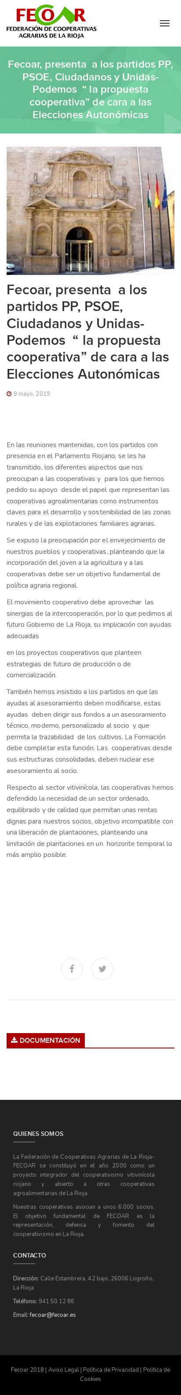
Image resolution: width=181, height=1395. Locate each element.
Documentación (50, 1041)
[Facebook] (72, 969)
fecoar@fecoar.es (53, 1315)
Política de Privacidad (111, 1370)
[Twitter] (102, 969)
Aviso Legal (64, 1370)
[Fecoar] (52, 21)
